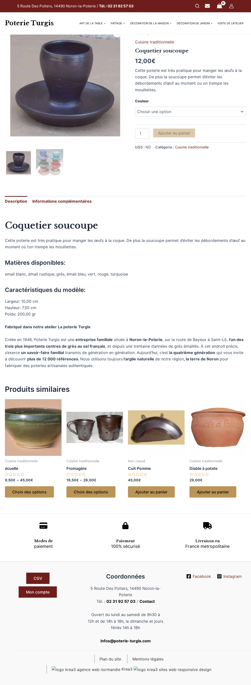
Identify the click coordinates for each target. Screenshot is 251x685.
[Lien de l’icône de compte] (231, 6)
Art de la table (91, 23)
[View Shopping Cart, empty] (219, 6)
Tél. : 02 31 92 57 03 (116, 6)
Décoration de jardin (193, 23)
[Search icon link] (197, 6)
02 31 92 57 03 (121, 601)
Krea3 (127, 669)
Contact (147, 601)
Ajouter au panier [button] (151, 491)
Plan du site (110, 659)
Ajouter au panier (174, 133)
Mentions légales (147, 659)
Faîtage (116, 23)
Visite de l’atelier (230, 23)
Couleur (142, 101)
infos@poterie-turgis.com (125, 640)
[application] (104, 23)
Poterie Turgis (29, 23)
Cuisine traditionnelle (154, 42)
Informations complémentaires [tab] (62, 201)
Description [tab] (16, 201)
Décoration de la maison (149, 23)
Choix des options (29, 491)
